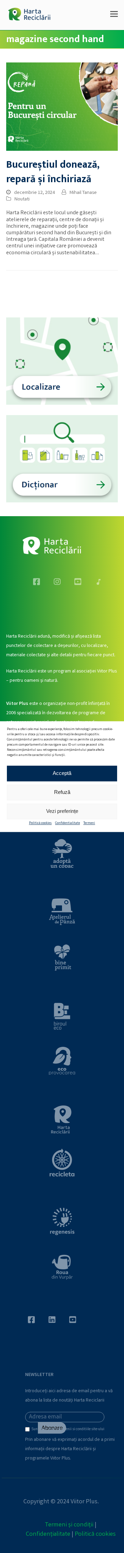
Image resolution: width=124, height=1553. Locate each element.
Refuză (62, 792)
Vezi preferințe (62, 811)
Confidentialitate (67, 823)
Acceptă (62, 773)
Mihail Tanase (83, 193)
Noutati (22, 199)
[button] (114, 15)
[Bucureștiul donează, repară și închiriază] (62, 107)
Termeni (89, 823)
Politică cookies (40, 823)
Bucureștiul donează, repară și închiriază (53, 171)
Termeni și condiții (69, 1525)
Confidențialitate (48, 1534)
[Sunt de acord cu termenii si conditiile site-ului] (28, 1431)
